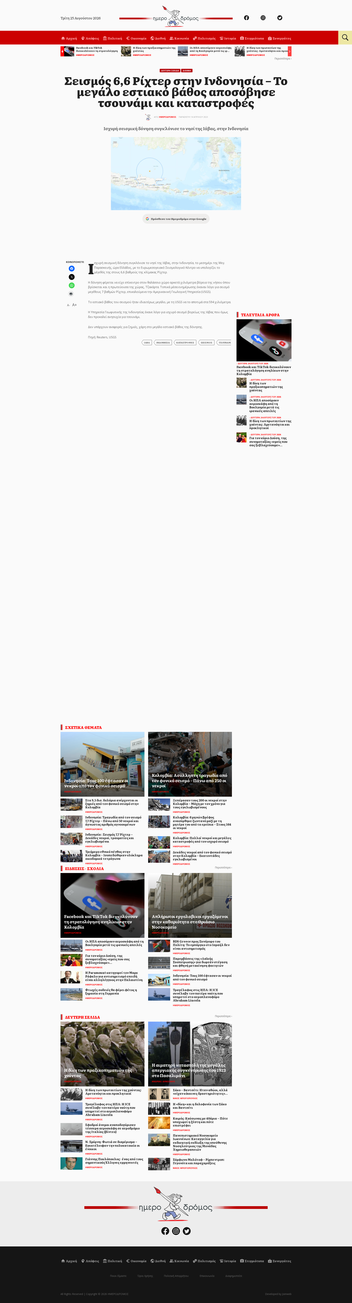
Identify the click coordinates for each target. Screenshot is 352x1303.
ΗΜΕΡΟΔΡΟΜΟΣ (167, 117)
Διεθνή (160, 38)
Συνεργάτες (281, 38)
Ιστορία (230, 38)
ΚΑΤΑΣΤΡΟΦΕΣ (185, 342)
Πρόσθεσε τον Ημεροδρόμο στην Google (178, 219)
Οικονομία (138, 38)
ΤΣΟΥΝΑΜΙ (225, 342)
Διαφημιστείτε (233, 1276)
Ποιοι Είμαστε (118, 1276)
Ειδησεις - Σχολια (84, 868)
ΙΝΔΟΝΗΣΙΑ (163, 342)
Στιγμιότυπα (254, 38)
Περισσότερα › (283, 58)
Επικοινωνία (207, 1276)
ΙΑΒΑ (147, 342)
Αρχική (71, 38)
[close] (325, 15)
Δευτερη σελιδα (82, 1017)
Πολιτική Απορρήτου (176, 1276)
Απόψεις (92, 38)
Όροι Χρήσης (145, 1276)
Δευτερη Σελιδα (170, 70)
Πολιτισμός (206, 38)
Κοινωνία (181, 38)
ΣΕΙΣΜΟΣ (206, 342)
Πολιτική (114, 38)
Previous (61, 52)
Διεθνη (187, 70)
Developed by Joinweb (278, 1294)
